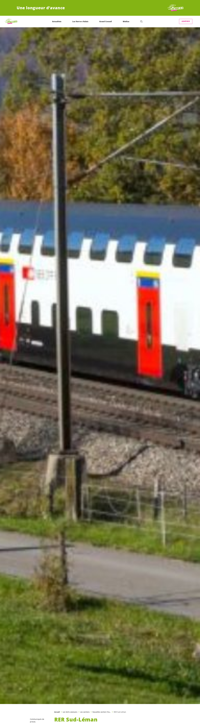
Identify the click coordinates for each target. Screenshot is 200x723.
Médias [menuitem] (126, 21)
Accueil (57, 712)
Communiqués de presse (37, 720)
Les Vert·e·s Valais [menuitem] (80, 21)
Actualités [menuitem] (56, 21)
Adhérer (186, 21)
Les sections (85, 712)
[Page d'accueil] (174, 8)
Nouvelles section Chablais (101, 712)
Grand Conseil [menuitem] (105, 21)
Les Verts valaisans (70, 712)
